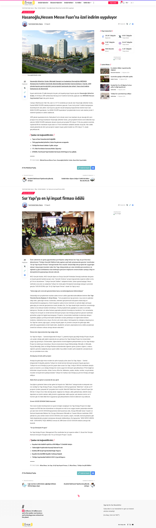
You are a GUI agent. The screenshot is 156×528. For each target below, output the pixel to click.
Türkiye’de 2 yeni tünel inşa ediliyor (121, 93)
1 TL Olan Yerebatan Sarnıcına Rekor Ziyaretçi (46, 148)
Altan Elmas (43, 465)
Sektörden (113, 89)
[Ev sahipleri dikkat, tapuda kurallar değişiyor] (104, 70)
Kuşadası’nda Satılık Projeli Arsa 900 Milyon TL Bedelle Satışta (52, 444)
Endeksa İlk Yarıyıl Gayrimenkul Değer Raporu (46, 451)
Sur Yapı (50, 465)
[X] (125, 37)
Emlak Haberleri (28, 12)
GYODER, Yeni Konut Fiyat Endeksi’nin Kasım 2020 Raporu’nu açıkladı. (54, 152)
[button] (93, 2)
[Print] (132, 24)
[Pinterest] (108, 43)
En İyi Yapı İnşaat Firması (60, 465)
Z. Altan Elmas (72, 465)
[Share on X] (127, 24)
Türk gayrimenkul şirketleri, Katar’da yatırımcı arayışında (50, 142)
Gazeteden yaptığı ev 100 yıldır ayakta (122, 76)
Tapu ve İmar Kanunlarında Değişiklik (43, 139)
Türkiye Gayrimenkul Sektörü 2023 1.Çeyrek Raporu (48, 457)
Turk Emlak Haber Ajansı (35, 24)
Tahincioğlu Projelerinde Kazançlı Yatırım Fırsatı (47, 447)
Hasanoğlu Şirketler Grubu (64, 160)
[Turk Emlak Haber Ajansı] (28, 2)
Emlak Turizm (114, 79)
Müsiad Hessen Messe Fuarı (48, 160)
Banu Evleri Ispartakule (79, 160)
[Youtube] (108, 50)
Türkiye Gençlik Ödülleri (84, 465)
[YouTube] (132, 524)
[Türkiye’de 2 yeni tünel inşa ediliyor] (104, 96)
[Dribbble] (125, 50)
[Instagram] (125, 43)
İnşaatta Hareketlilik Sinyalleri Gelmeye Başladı (47, 454)
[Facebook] (108, 37)
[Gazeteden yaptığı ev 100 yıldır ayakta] (104, 79)
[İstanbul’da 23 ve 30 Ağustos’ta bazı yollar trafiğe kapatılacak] (104, 87)
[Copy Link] (130, 24)
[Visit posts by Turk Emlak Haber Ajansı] (24, 24)
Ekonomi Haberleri (115, 72)
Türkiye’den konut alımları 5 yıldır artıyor (45, 145)
